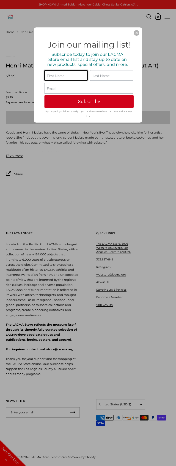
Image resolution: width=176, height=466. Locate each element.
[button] (136, 33)
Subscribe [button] (89, 101)
